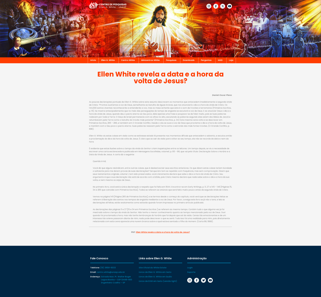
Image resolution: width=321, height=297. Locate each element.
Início (93, 60)
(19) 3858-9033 (108, 267)
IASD (220, 60)
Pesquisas (171, 60)
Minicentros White (150, 60)
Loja (231, 60)
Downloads (188, 60)
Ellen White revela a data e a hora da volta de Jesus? (163, 232)
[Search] (192, 48)
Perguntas (206, 60)
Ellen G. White (108, 60)
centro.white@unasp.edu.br (111, 272)
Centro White (128, 60)
